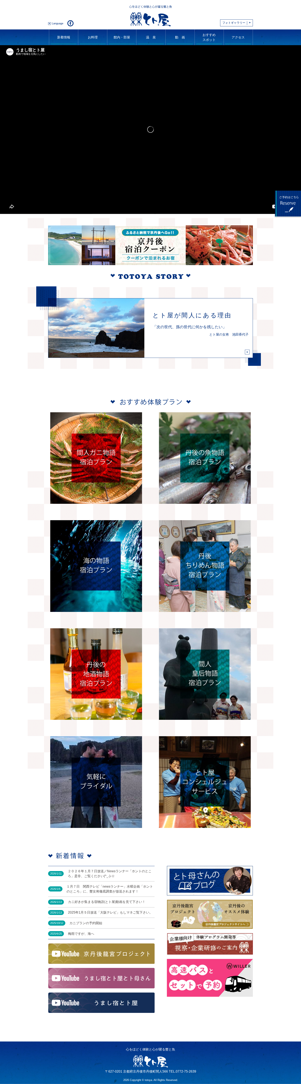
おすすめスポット (209, 37)
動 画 (180, 37)
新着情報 (63, 37)
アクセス (238, 37)
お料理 (93, 37)
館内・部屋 (122, 37)
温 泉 (151, 37)
